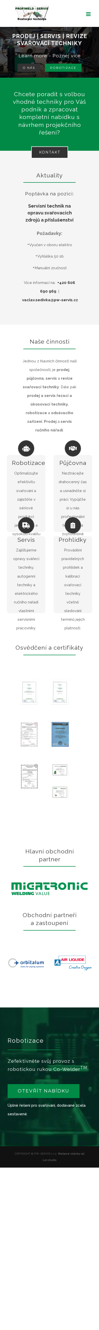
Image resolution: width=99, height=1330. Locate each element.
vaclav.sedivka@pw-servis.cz (50, 300)
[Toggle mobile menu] (88, 14)
